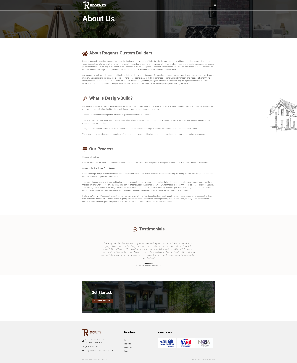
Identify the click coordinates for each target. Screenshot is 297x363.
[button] (215, 5)
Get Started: (102, 292)
